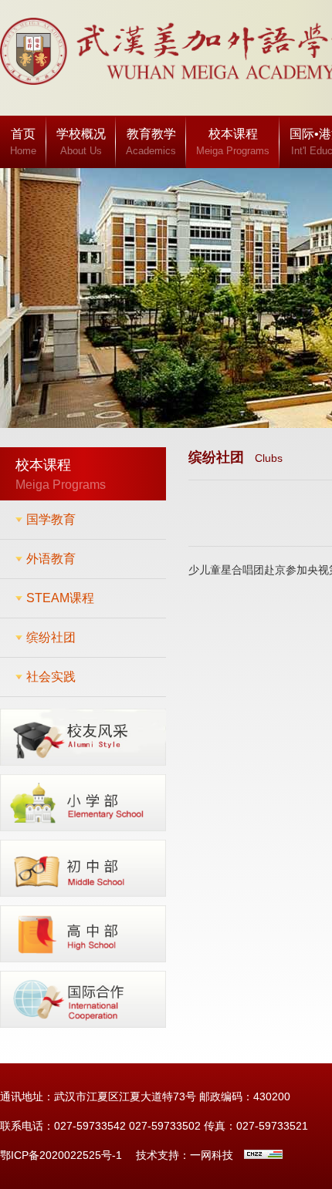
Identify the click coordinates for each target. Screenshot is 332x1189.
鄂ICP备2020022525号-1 (61, 1155)
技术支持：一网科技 (184, 1155)
